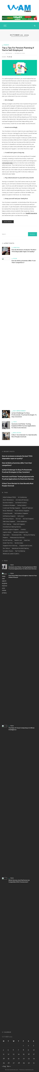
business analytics (8, 502)
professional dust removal (17, 537)
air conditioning (22, 497)
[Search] (34, 25)
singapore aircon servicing (10, 545)
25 (3, 1063)
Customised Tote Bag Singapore (11, 508)
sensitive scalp (19, 543)
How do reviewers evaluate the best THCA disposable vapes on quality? (17, 457)
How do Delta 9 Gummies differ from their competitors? (17, 464)
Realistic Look (18, 540)
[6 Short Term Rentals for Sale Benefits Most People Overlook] (6, 436)
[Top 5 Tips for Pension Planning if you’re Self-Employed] (19, 67)
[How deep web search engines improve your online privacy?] (4, 647)
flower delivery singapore (22, 510)
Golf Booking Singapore (9, 516)
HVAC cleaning (7, 524)
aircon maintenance (8, 500)
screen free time (7, 543)
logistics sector (7, 532)
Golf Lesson (21, 516)
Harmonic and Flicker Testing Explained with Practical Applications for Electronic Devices (24, 425)
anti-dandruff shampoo (22, 500)
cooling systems (21, 505)
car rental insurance (21, 502)
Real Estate (17, 432)
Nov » (9, 1066)
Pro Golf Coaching (7, 540)
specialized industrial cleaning (20, 548)
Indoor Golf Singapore (19, 524)
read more (8, 221)
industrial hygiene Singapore (11, 529)
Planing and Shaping (29, 535)
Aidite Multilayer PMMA (9, 497)
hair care (18, 518)
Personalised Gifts (17, 535)
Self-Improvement (19, 410)
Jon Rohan (8, 53)
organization (6, 535)
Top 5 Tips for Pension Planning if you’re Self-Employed (18, 49)
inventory (23, 529)
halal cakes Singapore (9, 521)
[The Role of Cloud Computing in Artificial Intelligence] (4, 799)
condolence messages (9, 505)
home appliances (22, 521)
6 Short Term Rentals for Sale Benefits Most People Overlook (17, 485)
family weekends (8, 510)
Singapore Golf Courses (25, 545)
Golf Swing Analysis (8, 518)
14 (18, 1054)
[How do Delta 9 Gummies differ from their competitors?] (6, 332)
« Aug (4, 1066)
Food (15, 258)
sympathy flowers (8, 551)
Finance (6, 44)
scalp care (27, 540)
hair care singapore (28, 518)
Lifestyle (16, 247)
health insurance (31, 213)
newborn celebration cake (20, 532)
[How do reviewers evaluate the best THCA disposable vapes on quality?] (6, 250)
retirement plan (7, 163)
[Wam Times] (19, 8)
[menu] (5, 25)
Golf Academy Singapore (21, 513)
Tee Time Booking (20, 551)
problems (5, 537)
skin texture (6, 548)
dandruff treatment (27, 508)
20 (14, 1058)
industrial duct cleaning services (12, 526)
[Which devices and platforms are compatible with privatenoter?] (4, 952)
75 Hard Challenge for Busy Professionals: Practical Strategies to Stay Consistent (24, 414)
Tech (15, 421)
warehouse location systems (11, 553)
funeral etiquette (7, 513)
